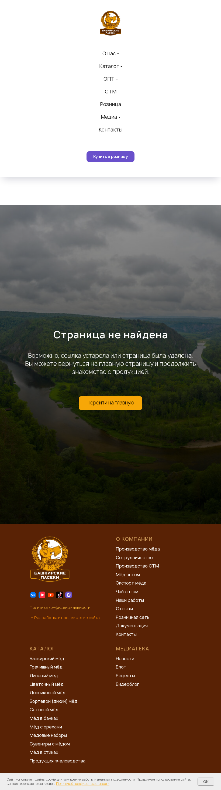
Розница (110, 104)
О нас (109, 53)
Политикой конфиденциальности (82, 783)
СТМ (110, 91)
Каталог (109, 66)
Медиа (109, 117)
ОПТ (109, 79)
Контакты (110, 129)
